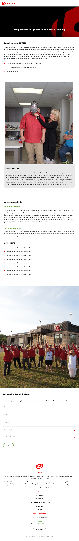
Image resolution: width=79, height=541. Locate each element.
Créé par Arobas (49, 536)
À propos (39, 506)
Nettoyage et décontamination (39, 502)
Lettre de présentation (10, 436)
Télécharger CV (8, 430)
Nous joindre (40, 529)
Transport (39, 499)
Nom (5, 414)
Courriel (6, 422)
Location (39, 495)
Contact (39, 510)
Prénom (6, 407)
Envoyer (8, 445)
